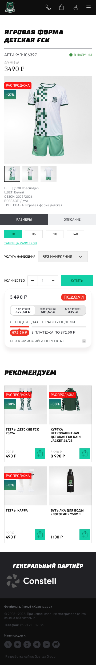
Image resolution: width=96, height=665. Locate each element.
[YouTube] (46, 644)
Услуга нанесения (19, 256)
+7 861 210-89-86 (31, 625)
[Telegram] (37, 644)
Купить (77, 280)
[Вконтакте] (17, 644)
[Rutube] (56, 644)
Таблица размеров (20, 243)
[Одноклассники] (27, 644)
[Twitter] (8, 644)
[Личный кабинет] (76, 7)
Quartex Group (44, 656)
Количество (14, 280)
